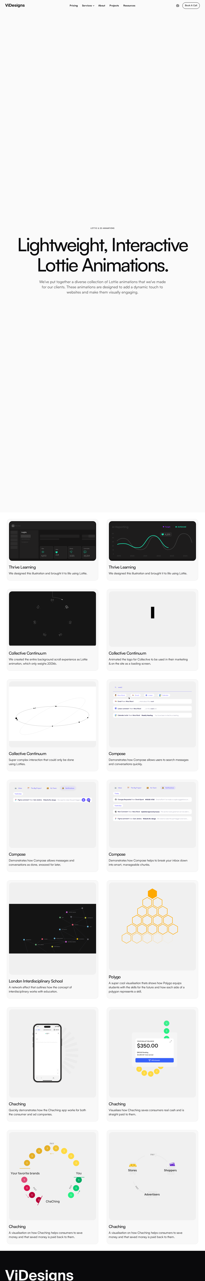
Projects (114, 5)
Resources (129, 5)
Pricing (74, 5)
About (101, 5)
